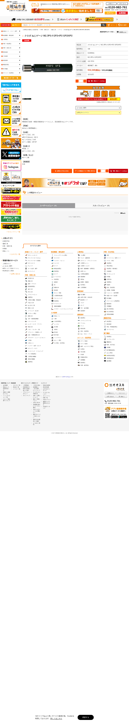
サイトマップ (26, 395)
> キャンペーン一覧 (13, 232)
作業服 (5, 248)
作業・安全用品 (109, 252)
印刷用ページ (122, 32)
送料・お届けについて (36, 396)
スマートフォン (66, 377)
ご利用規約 (26, 385)
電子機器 (107, 333)
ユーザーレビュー (49, 205)
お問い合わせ (122, 3)
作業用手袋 (6, 241)
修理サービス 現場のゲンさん (11, 268)
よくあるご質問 (81, 108)
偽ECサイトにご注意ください (37, 416)
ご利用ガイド (111, 3)
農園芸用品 (107, 318)
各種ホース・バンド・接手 (34, 252)
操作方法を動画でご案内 (36, 420)
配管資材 (80, 291)
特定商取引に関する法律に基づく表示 (26, 388)
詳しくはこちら (56, 718)
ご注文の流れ (36, 385)
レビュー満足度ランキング (6, 399)
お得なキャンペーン (83, 112)
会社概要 (5, 385)
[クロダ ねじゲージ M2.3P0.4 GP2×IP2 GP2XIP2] (47, 68)
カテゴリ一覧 (5, 25)
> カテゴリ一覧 (15, 254)
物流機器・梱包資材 (58, 252)
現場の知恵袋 (46, 385)
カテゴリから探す (35, 246)
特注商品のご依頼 (8, 270)
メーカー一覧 (16, 389)
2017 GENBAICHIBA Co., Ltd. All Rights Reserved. (65, 433)
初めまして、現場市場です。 (6, 388)
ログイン (110, 13)
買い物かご (122, 396)
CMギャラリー (47, 399)
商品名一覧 (16, 387)
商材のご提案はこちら (6, 392)
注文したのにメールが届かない (36, 411)
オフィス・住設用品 (84, 338)
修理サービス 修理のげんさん (46, 403)
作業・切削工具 (30, 275)
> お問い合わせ (15, 274)
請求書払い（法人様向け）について (36, 388)
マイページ (122, 393)
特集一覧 (45, 397)
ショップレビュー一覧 (6, 396)
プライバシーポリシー (26, 392)
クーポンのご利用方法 (36, 392)
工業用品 (80, 252)
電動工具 (5, 243)
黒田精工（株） (93, 65)
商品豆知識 (46, 387)
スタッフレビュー (102, 205)
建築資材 (80, 314)
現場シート (6, 251)
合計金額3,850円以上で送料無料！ (87, 5)
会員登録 (122, 13)
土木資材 (54, 313)
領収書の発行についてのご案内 (36, 406)
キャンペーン (46, 396)
